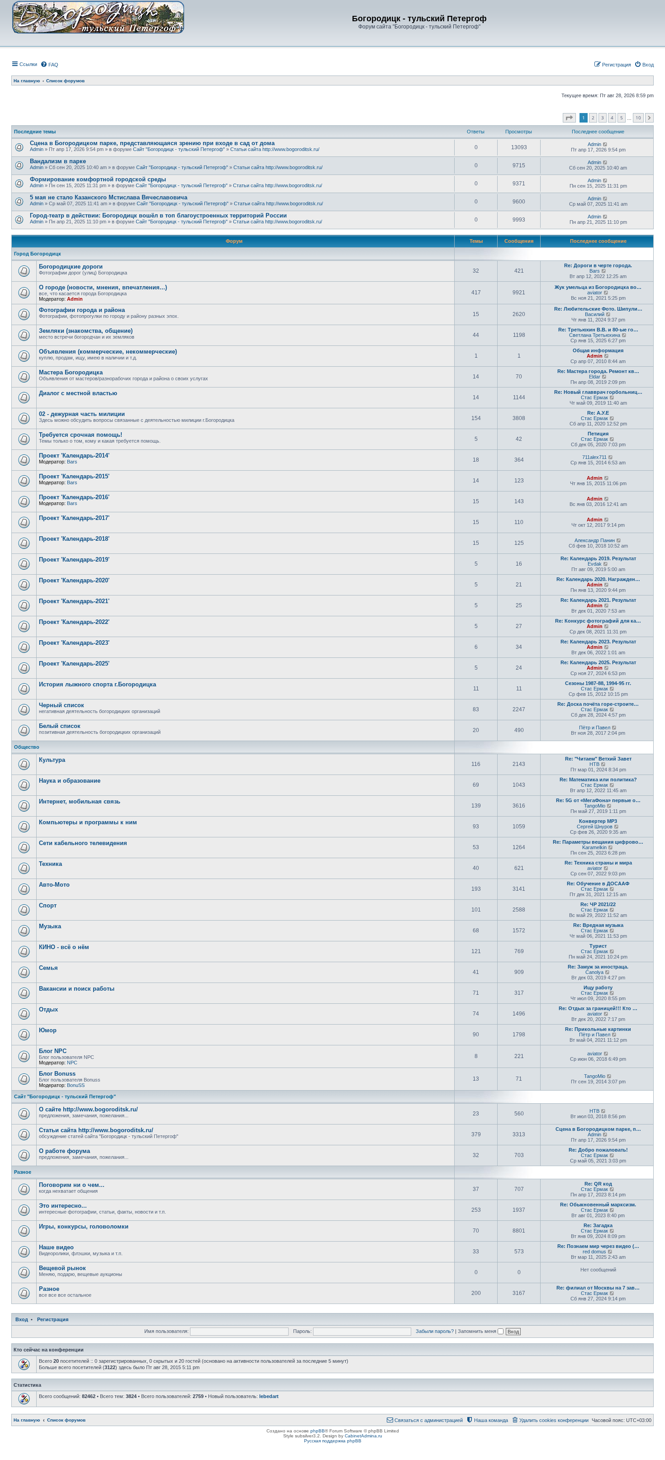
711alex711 (594, 457)
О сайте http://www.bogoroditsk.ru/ (88, 1109)
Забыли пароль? (435, 1331)
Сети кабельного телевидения (83, 843)
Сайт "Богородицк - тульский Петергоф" (179, 149)
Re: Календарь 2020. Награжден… (598, 579)
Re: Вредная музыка (598, 925)
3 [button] (602, 117)
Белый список (60, 726)
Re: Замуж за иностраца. (598, 966)
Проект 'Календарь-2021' (74, 601)
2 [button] (593, 117)
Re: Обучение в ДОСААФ (598, 883)
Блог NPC (52, 1051)
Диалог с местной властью (78, 393)
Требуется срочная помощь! (80, 434)
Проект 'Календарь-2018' (74, 538)
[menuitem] (49, 64)
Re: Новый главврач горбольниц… (598, 392)
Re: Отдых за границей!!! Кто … (598, 1008)
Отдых (48, 1009)
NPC (72, 1062)
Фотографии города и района (82, 310)
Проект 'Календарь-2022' (74, 622)
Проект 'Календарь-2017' (74, 518)
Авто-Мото (54, 884)
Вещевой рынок (62, 1268)
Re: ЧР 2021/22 (598, 904)
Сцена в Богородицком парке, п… (598, 1129)
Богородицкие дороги (71, 266)
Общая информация (598, 350)
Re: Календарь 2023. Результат (598, 641)
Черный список (61, 705)
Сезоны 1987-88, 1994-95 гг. (598, 683)
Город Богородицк (37, 253)
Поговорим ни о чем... (71, 1184)
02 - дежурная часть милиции (82, 414)
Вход (21, 1319)
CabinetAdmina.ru (363, 1435)
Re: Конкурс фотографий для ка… (598, 621)
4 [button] (612, 117)
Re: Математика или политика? (598, 779)
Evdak (595, 564)
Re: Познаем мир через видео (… (598, 1246)
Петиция (598, 433)
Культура (52, 759)
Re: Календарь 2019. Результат (598, 558)
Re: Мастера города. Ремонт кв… (598, 371)
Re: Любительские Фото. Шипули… (598, 309)
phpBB (317, 1430)
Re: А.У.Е (598, 413)
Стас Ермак (594, 397)
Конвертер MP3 (598, 821)
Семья (48, 967)
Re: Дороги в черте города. (598, 265)
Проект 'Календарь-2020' (74, 580)
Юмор (48, 1030)
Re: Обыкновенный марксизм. (598, 1204)
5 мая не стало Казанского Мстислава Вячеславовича (108, 197)
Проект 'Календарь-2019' (74, 559)
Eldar (594, 376)
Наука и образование (69, 780)
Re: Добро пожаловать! (598, 1150)
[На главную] (98, 16)
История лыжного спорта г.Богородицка (97, 684)
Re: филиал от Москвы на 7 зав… (598, 1287)
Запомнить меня (478, 1331)
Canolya (594, 972)
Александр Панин (595, 540)
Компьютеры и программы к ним (88, 822)
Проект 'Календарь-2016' (74, 497)
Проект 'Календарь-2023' (74, 642)
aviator (594, 292)
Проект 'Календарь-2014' (74, 455)
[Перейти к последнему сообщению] (605, 144)
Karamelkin (594, 847)
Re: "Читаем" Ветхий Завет (598, 758)
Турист (598, 946)
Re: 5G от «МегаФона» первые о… (598, 800)
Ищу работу (598, 987)
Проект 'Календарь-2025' (74, 663)
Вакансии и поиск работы (76, 988)
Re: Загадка (598, 1225)
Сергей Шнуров (595, 826)
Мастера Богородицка (71, 372)
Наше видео (56, 1247)
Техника (50, 863)
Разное (22, 1172)
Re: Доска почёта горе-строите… (598, 704)
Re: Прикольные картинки (598, 1029)
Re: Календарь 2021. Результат (598, 600)
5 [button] (621, 117)
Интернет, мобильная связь (79, 801)
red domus (594, 1251)
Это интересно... (63, 1205)
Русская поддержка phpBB (332, 1440)
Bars (594, 271)
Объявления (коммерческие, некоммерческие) (108, 351)
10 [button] (638, 117)
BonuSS (76, 1085)
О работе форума (64, 1151)
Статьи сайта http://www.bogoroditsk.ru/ (274, 149)
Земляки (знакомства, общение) (86, 330)
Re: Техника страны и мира (598, 862)
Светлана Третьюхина (594, 335)
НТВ (594, 764)
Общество (26, 747)
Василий (594, 314)
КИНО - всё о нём (64, 947)
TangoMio (594, 805)
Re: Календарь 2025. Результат (598, 662)
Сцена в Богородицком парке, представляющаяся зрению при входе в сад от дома (152, 143)
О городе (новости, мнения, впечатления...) (103, 287)
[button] (569, 118)
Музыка (50, 926)
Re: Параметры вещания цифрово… (598, 842)
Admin (36, 149)
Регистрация (52, 1319)
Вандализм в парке (58, 161)
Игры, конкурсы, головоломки (83, 1226)
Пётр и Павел (594, 727)
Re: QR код (598, 1183)
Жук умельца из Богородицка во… (598, 287)
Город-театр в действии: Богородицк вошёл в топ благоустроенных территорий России (158, 215)
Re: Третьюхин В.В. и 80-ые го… (598, 329)
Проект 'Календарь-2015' (74, 476)
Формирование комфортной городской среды (98, 179)
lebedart (269, 1396)
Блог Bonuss (57, 1073)
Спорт (48, 905)
